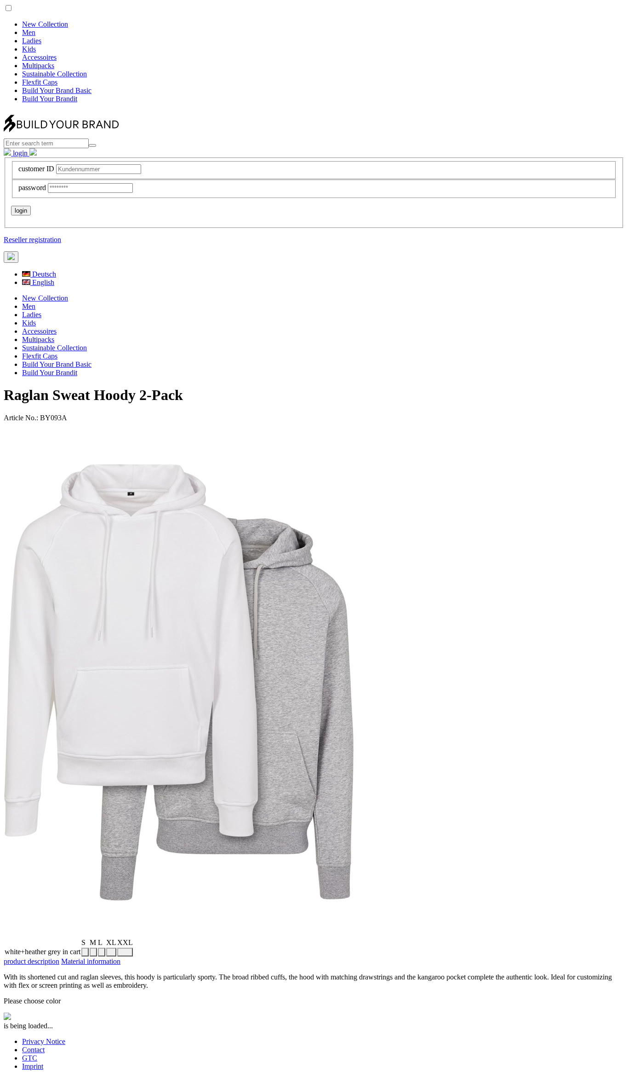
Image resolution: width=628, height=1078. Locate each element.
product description (31, 961)
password (32, 187)
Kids (29, 49)
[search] (92, 145)
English (42, 282)
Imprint (32, 1066)
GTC (29, 1058)
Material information (90, 961)
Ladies (31, 41)
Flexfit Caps (39, 82)
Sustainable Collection (54, 74)
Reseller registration (32, 239)
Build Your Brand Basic (56, 90)
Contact (33, 1050)
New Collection (45, 24)
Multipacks (38, 66)
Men (28, 32)
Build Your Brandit (49, 99)
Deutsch (43, 274)
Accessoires (39, 57)
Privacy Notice (43, 1041)
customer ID (36, 169)
